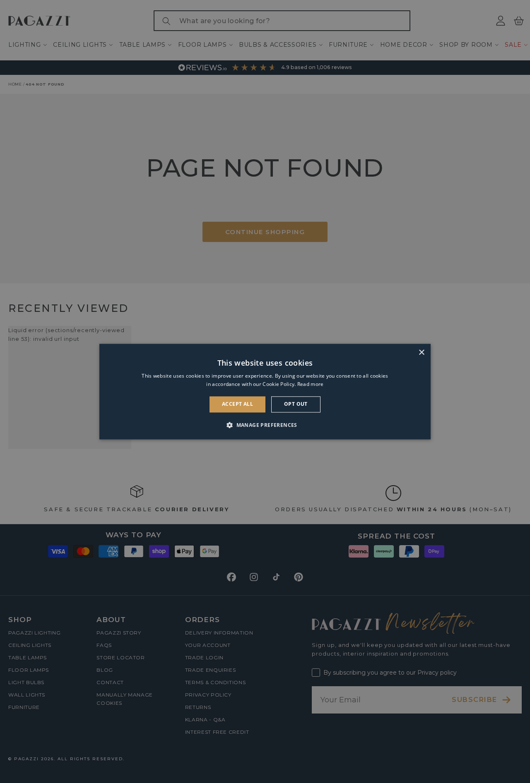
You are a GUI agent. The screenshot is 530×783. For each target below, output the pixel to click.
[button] (265, 425)
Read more (310, 384)
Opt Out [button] (296, 404)
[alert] (265, 391)
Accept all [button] (237, 404)
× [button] (421, 353)
